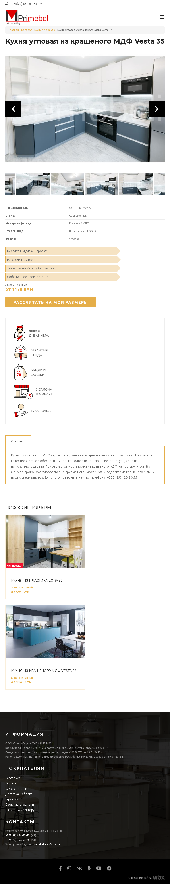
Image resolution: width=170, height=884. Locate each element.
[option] (85, 109)
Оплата (10, 783)
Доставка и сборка (18, 794)
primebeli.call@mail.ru (47, 844)
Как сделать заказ (18, 788)
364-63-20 (17, 839)
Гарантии (11, 799)
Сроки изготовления (20, 804)
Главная (14, 30)
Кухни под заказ (44, 30)
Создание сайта (140, 878)
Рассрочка (12, 778)
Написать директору (20, 810)
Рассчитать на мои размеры (51, 302)
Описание (18, 441)
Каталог (26, 30)
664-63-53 (23, 4)
